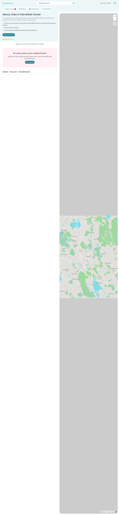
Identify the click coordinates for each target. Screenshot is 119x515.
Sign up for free (9, 34)
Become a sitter (106, 3)
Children (23, 9)
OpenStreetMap (111, 512)
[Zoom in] (114, 16)
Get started (30, 62)
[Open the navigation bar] (114, 3)
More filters (47, 9)
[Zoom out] (114, 19)
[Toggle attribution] (116, 512)
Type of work (10, 9)
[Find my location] (114, 23)
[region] (89, 263)
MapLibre (103, 512)
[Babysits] (8, 3)
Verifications (34, 9)
